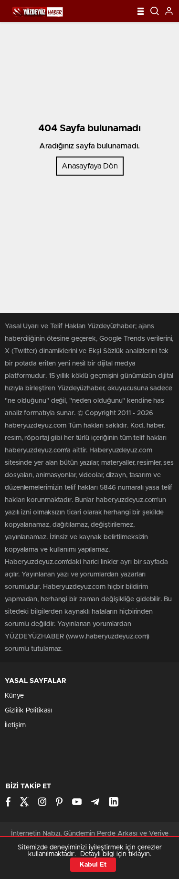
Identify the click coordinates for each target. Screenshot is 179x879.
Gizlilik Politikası (28, 710)
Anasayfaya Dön (90, 166)
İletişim (15, 725)
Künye (14, 695)
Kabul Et (93, 864)
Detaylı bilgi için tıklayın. (115, 854)
